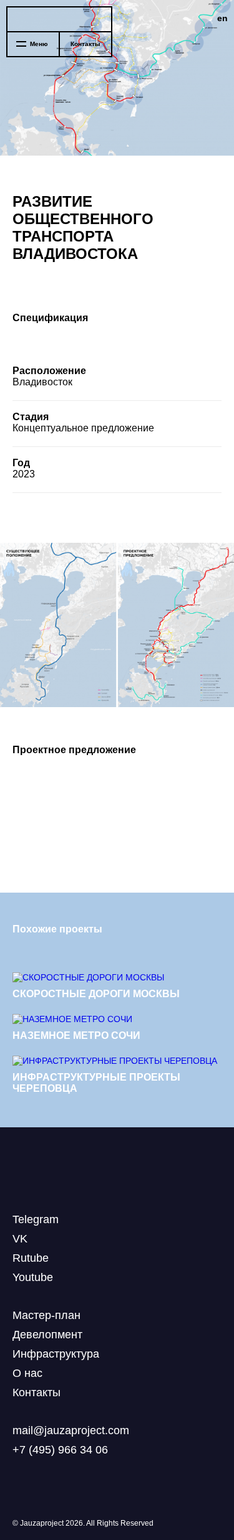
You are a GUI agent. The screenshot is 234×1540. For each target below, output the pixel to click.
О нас (27, 1373)
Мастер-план (46, 1315)
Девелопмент (47, 1334)
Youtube (32, 1277)
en (222, 18)
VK (19, 1238)
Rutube (30, 1258)
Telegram (35, 1219)
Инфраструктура (55, 1354)
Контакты (85, 43)
